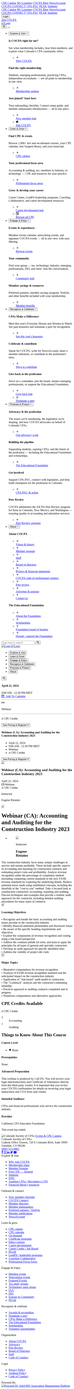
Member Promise (18, 1168)
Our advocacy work (27, 435)
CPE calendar (16, 1232)
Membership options (27, 91)
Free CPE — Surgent (21, 1171)
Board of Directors (19, 1351)
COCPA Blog (40, 3)
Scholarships (23, 622)
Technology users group (22, 1287)
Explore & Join (18, 33)
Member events (17, 1274)
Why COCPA (24, 60)
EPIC (12, 1178)
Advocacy (14, 1344)
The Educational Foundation (32, 465)
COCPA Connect (18, 1200)
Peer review (22, 584)
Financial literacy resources (24, 1184)
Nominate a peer (25, 400)
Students (52, 6)
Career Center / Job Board (23, 1248)
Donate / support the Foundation (34, 636)
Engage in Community (21, 1296)
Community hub (25, 278)
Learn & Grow (17, 128)
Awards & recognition (21, 1312)
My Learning (24, 3)
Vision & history (25, 544)
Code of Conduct (18, 1357)
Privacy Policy (17, 1369)
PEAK (43, 6)
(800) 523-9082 (10, 1148)
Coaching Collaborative (22, 1258)
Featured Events (18, 1280)
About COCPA (17, 1341)
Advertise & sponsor (27, 591)
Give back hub (24, 394)
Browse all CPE (25, 217)
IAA (11, 1290)
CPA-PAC (32, 6)
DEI (11, 1293)
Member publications (21, 1213)
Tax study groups (18, 1283)
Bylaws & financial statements (33, 571)
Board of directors (26, 564)
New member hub (26, 118)
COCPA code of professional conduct (37, 578)
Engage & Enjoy (19, 220)
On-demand (15, 1235)
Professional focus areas (29, 183)
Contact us (22, 598)
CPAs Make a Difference (23, 1319)
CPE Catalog (8, 3)
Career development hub (30, 210)
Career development (20, 1245)
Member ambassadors (21, 1206)
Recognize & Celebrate (22, 309)
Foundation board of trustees (32, 629)
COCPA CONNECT (13, 6)
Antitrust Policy (17, 1373)
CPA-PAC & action (27, 492)
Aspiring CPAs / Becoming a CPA (28, 1181)
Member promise (25, 551)
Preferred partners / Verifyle (24, 1210)
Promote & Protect (20, 404)
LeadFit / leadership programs (25, 1255)
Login (5, 16)
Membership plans (19, 1165)
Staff (18, 557)
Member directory (19, 1203)
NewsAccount (57, 3)
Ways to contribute (26, 366)
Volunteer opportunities (22, 1328)
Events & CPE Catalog (48, 1135)
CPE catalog (23, 156)
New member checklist (22, 1197)
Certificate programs (20, 1238)
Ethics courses (17, 1242)
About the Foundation (28, 616)
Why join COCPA (19, 1161)
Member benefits (25, 305)
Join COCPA (9, 19)
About (13, 526)
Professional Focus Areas (23, 1261)
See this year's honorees (29, 336)
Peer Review (16, 1347)
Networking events (19, 1277)
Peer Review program (28, 523)
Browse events (24, 251)
